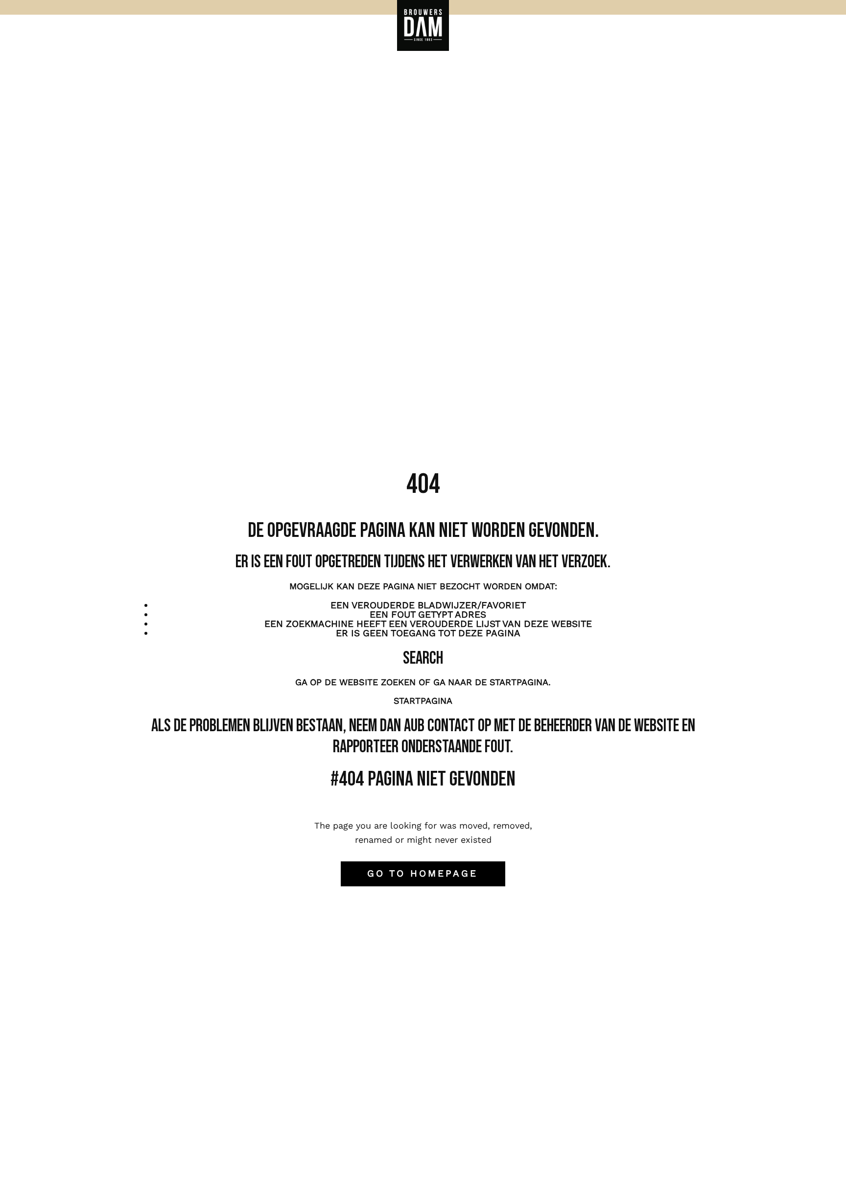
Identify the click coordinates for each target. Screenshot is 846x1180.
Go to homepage (422, 873)
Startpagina (423, 700)
